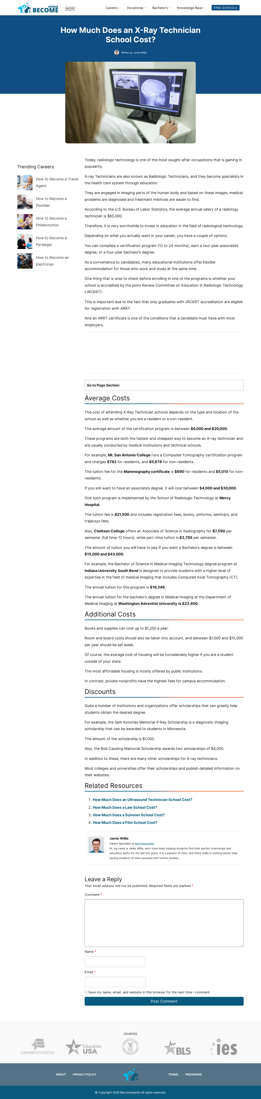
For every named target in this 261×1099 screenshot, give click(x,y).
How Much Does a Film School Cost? (125, 822)
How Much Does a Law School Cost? (125, 807)
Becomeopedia (144, 843)
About (61, 1074)
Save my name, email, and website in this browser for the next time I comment (149, 992)
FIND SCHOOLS (226, 7)
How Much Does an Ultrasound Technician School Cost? (142, 799)
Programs (193, 1074)
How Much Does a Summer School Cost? (129, 815)
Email (90, 972)
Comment (93, 894)
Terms (173, 1074)
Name (90, 951)
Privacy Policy (84, 1074)
